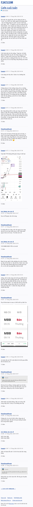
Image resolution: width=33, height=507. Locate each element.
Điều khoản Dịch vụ (6, 500)
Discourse (11, 503)
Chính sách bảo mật (17, 500)
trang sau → (12, 488)
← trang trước (4, 488)
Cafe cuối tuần (9, 7)
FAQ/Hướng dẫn (18, 497)
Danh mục (9, 497)
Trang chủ (3, 497)
